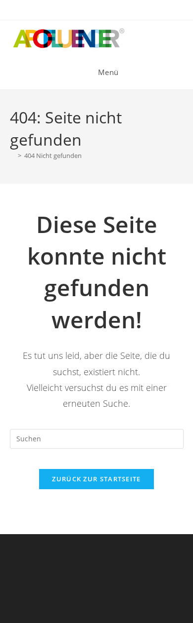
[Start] (12, 155)
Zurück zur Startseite (96, 478)
